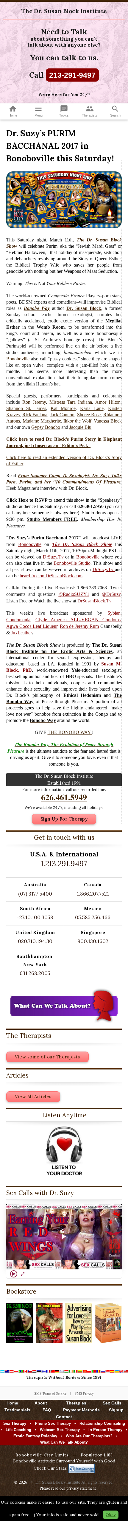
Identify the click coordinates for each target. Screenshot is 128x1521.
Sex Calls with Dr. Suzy (40, 1193)
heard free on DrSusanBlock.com (51, 575)
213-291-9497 (72, 75)
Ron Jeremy (34, 402)
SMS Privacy (84, 1393)
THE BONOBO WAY (70, 732)
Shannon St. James (26, 408)
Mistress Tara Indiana (70, 402)
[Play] (13, 1273)
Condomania (18, 619)
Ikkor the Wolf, (77, 420)
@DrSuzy (111, 594)
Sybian (114, 613)
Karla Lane (91, 408)
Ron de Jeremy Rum (79, 626)
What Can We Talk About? (64, 1442)
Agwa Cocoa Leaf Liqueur (31, 626)
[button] (64, 1236)
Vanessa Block (108, 420)
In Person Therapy (105, 1429)
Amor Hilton (108, 402)
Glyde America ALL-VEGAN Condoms (78, 619)
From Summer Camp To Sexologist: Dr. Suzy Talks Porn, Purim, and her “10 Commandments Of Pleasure (64, 478)
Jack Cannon (62, 414)
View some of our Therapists (47, 1057)
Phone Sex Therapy (53, 1423)
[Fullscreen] (22, 1273)
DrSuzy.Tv (53, 556)
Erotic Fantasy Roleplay (35, 1436)
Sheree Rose (89, 414)
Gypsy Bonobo (45, 427)
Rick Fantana (35, 414)
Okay (110, 1514)
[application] (64, 1236)
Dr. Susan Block (83, 308)
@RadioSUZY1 (73, 594)
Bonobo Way (37, 308)
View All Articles (33, 1096)
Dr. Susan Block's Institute (57, 1482)
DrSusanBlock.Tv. (95, 600)
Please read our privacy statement (68, 1488)
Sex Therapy (14, 1423)
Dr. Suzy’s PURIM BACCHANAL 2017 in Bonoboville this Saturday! (60, 146)
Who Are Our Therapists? (89, 1436)
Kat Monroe (63, 408)
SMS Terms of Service (50, 1393)
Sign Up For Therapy (64, 819)
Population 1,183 (97, 1455)
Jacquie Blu (80, 427)
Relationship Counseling (102, 1423)
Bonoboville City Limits (42, 1455)
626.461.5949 (64, 797)
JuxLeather (21, 632)
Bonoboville (17, 358)
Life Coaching (18, 1429)
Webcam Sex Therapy (60, 1429)
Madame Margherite (42, 420)
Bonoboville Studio (72, 563)
